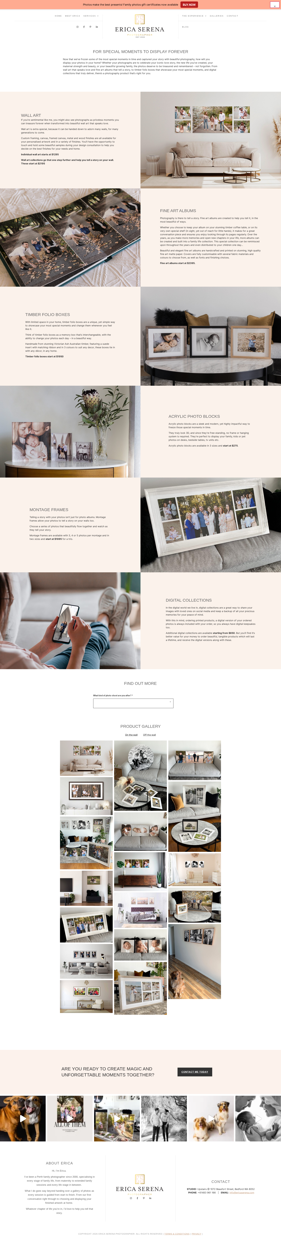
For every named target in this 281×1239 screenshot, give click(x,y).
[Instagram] (77, 27)
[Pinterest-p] (90, 27)
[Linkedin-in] (97, 27)
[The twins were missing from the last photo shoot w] (70, 1118)
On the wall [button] (131, 734)
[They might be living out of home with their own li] (164, 1118)
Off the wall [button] (149, 734)
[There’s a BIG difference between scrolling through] (258, 1118)
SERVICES (89, 16)
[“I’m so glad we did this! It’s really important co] (117, 1118)
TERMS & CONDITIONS (177, 1234)
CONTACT (232, 16)
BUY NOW (189, 4)
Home (58, 16)
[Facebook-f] (84, 27)
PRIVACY (196, 1234)
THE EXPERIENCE (193, 16)
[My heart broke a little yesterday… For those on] (23, 1118)
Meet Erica (72, 16)
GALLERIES (217, 16)
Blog (185, 27)
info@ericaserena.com (242, 1192)
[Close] (275, 4)
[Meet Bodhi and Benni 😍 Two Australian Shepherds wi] (211, 1118)
